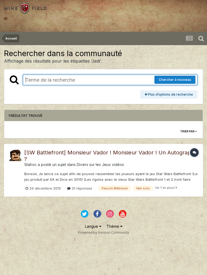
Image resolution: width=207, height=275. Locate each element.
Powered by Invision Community (103, 232)
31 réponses (81, 188)
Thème (113, 226)
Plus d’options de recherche (170, 94)
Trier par (187, 131)
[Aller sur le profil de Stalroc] (15, 155)
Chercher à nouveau (175, 80)
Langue (92, 226)
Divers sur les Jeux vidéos (100, 164)
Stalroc (30, 164)
